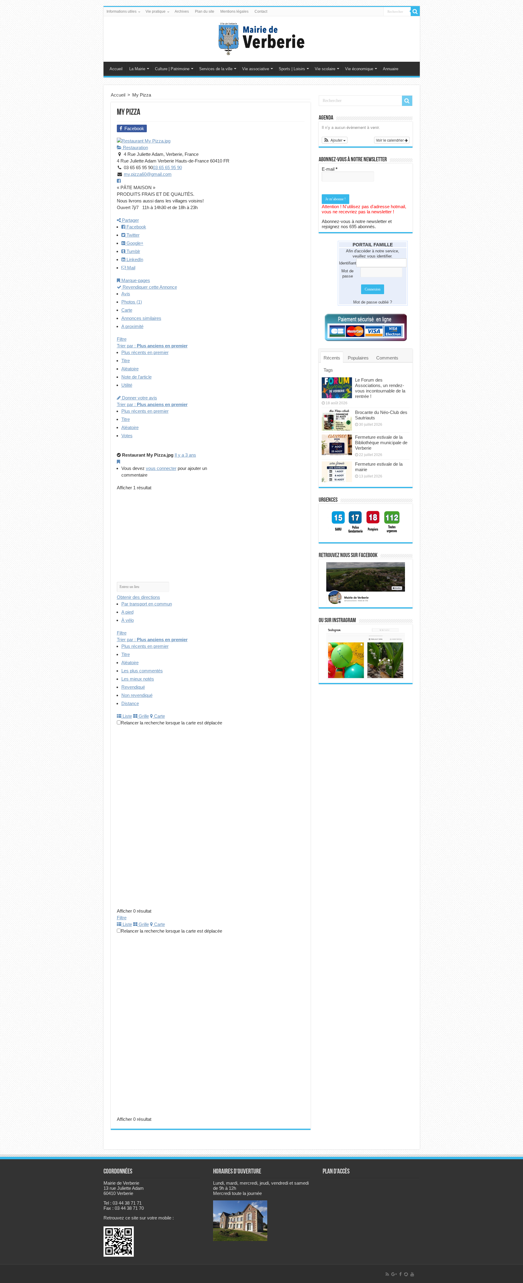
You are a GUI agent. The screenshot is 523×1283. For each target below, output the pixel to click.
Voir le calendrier (390, 140)
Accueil (116, 69)
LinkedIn (134, 259)
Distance (130, 703)
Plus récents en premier (145, 352)
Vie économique (359, 69)
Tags (328, 369)
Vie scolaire (325, 69)
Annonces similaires (141, 318)
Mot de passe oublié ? (372, 302)
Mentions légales (234, 11)
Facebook (135, 226)
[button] (334, 140)
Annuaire (390, 69)
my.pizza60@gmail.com (148, 174)
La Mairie (137, 69)
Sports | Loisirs (292, 69)
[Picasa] (406, 1274)
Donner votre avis (139, 397)
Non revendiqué (137, 695)
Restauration (135, 147)
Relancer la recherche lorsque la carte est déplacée (171, 722)
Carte (126, 310)
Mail (130, 267)
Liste (126, 716)
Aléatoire (130, 368)
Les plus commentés (142, 670)
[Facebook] (400, 1274)
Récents (332, 357)
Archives (182, 11)
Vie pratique (156, 11)
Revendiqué (133, 687)
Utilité (126, 385)
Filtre (122, 339)
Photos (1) (131, 301)
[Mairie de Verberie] (261, 38)
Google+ (134, 243)
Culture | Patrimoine (172, 69)
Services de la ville (215, 69)
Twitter (132, 235)
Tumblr (132, 251)
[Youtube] (412, 1274)
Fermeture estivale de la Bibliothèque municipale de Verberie (381, 443)
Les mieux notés (137, 678)
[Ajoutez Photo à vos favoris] (118, 461)
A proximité (132, 326)
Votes (127, 435)
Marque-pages (135, 280)
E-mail (329, 169)
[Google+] (394, 1274)
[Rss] (387, 1274)
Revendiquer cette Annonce (149, 287)
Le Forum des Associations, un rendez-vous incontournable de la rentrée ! (380, 388)
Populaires (358, 357)
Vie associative (255, 69)
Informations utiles (122, 11)
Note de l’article (136, 376)
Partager (130, 220)
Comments (387, 357)
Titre (125, 360)
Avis (125, 293)
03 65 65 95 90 (167, 167)
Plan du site (204, 11)
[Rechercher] (415, 11)
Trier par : (152, 345)
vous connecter (161, 468)
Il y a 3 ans (185, 455)
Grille (143, 716)
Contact (261, 11)
